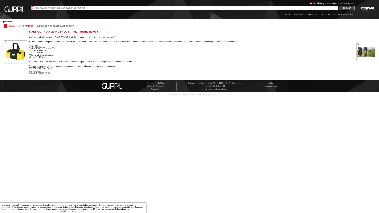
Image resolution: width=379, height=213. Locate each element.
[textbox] (184, 8)
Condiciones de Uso (155, 83)
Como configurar (79, 211)
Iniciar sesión (331, 3)
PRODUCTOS (7, 22)
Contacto (155, 89)
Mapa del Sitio (271, 86)
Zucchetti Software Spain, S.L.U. (185, 94)
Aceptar (63, 211)
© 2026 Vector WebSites (203, 94)
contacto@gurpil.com (218, 89)
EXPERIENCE (28, 26)
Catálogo (12, 26)
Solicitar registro (347, 3)
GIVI (19, 26)
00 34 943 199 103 (217, 86)
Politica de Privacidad (155, 86)
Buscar (347, 8)
